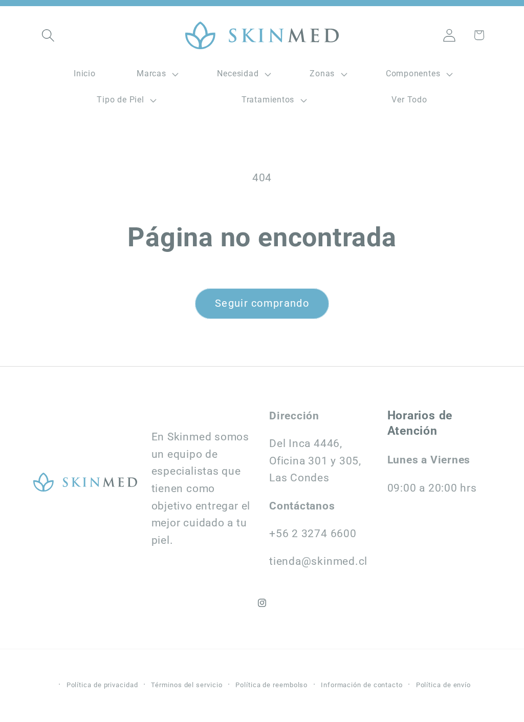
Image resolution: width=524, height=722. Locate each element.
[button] (47, 35)
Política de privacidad (102, 685)
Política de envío (443, 685)
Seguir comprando (262, 303)
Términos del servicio (186, 685)
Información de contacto (362, 685)
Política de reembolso (271, 685)
